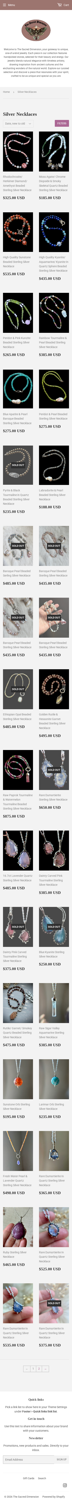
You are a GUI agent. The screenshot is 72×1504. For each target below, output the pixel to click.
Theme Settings (57, 1407)
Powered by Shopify (53, 1496)
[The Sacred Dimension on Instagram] (65, 1486)
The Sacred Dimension (26, 1496)
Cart (66, 5)
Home (6, 91)
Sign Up (61, 1459)
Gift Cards (28, 1478)
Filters (61, 123)
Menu (11, 5)
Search (42, 1478)
